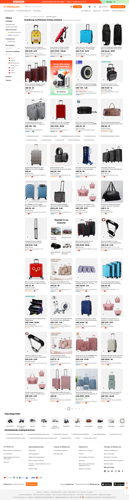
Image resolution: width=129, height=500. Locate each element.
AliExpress (39, 492)
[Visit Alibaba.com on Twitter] (112, 471)
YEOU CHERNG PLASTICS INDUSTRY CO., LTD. (87, 93)
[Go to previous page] (65, 408)
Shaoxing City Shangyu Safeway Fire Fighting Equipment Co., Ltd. (61, 54)
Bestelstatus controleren (111, 457)
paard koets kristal (66, 438)
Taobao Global (72, 492)
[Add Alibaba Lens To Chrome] (31, 484)
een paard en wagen (32, 140)
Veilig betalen (32, 450)
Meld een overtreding (85, 468)
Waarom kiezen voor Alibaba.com (12, 450)
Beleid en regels (33, 468)
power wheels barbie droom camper (16, 438)
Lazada (64, 492)
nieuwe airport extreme (91, 438)
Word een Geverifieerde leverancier (113, 460)
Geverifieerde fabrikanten (61, 450)
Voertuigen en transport (37, 16)
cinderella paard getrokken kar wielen (110, 136)
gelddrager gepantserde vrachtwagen (71, 136)
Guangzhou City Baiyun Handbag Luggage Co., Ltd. (61, 212)
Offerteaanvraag (58, 453)
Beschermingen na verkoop (36, 460)
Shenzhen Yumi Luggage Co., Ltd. (59, 130)
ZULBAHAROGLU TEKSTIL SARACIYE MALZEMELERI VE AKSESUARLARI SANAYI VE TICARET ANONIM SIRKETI (87, 54)
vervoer (78, 438)
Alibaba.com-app (95, 484)
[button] (71, 7)
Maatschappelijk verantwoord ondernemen (12, 457)
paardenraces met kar (116, 434)
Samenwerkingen (108, 464)
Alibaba (26, 16)
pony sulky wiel (60, 140)
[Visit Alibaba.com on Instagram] (115, 471)
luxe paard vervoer (46, 140)
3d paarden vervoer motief (61, 434)
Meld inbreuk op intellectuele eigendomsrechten (87, 464)
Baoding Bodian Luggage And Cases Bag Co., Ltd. (36, 212)
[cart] (95, 7)
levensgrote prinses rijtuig (50, 136)
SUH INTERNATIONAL (107, 212)
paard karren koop (89, 140)
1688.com (46, 492)
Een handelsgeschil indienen (86, 457)
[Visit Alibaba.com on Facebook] (105, 471)
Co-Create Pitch (8, 453)
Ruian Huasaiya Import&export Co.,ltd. (60, 289)
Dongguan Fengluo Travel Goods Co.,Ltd (112, 248)
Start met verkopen (109, 453)
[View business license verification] (80, 497)
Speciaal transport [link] (51, 16)
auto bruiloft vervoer (91, 136)
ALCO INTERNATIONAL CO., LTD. (110, 91)
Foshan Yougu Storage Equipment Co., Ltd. (87, 175)
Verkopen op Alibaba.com (111, 450)
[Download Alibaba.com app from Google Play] (119, 484)
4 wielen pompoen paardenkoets (81, 434)
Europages (90, 492)
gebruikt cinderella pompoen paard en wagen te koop (43, 438)
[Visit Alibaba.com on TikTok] (122, 471)
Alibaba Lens (7, 484)
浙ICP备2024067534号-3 (109, 497)
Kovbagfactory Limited (82, 212)
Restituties (82, 460)
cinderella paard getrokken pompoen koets (38, 434)
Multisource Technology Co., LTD (34, 248)
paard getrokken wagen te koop (15, 434)
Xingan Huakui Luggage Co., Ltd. (109, 175)
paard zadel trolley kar (74, 140)
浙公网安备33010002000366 (93, 497)
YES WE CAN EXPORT (107, 130)
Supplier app (70, 484)
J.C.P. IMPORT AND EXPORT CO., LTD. (60, 175)
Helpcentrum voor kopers (86, 450)
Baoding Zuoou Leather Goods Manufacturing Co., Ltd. (36, 54)
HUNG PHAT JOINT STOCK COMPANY (35, 175)
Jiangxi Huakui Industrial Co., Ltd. (34, 91)
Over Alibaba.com (9, 446)
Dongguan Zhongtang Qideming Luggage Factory (87, 248)
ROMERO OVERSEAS (106, 54)
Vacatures (6, 462)
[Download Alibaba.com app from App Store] (106, 484)
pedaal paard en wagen (33, 136)
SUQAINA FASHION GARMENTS (33, 130)
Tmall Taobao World (56, 492)
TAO (78, 492)
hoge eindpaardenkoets (100, 434)
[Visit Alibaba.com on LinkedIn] (108, 471)
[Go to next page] (82, 408)
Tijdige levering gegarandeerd (37, 457)
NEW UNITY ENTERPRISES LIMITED (85, 130)
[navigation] (13, 213)
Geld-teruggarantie (34, 453)
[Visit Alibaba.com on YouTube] (119, 471)
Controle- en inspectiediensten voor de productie (39, 464)
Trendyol (83, 492)
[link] (126, 483)
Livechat (81, 453)
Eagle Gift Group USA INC (32, 289)
